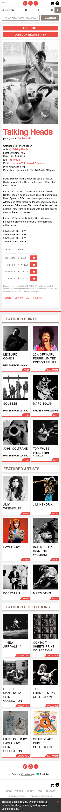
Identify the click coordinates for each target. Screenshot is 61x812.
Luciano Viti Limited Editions (28, 163)
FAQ (40, 791)
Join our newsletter (30, 34)
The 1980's (14, 159)
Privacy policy (17, 796)
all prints (30, 28)
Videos (19, 791)
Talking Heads (20, 149)
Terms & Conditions (41, 796)
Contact (50, 791)
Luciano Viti (24, 138)
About (30, 791)
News (9, 791)
